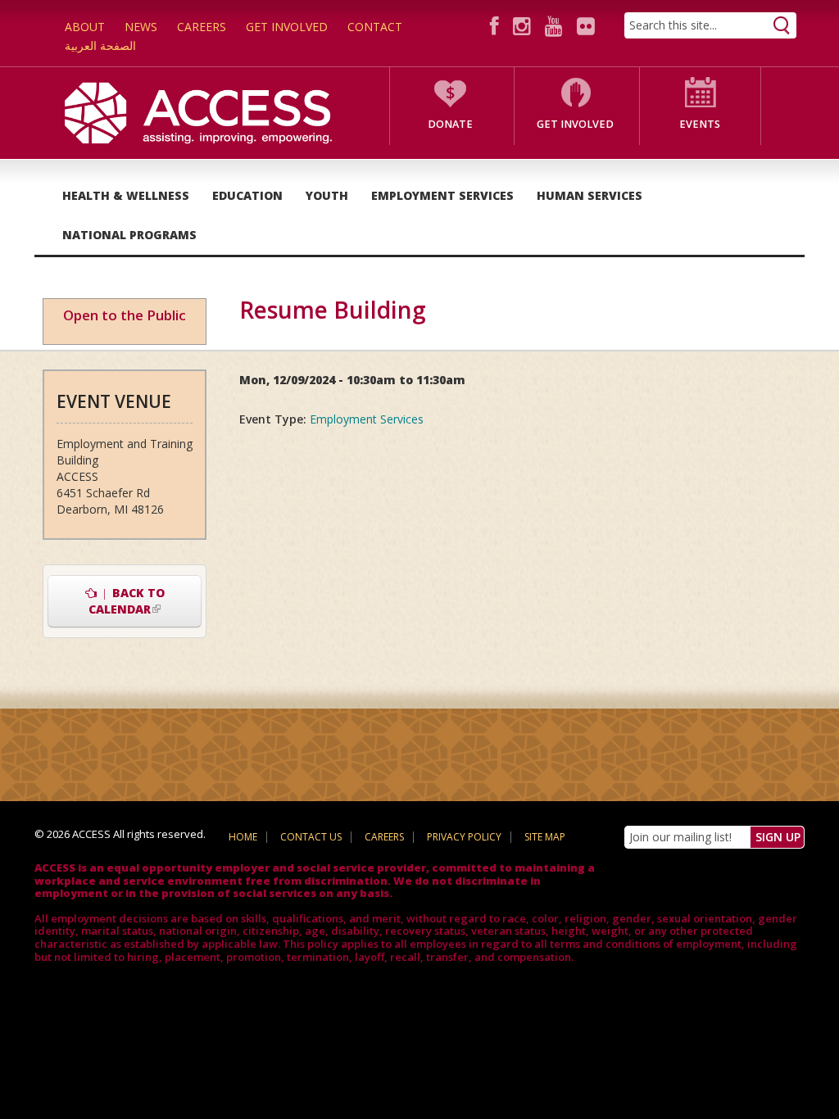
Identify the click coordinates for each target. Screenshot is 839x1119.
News (141, 26)
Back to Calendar (145, 601)
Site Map (544, 837)
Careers (201, 26)
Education (247, 195)
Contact (374, 26)
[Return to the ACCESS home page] (198, 112)
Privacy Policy (464, 837)
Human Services (589, 195)
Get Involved (287, 26)
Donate (450, 124)
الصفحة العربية (100, 45)
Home (243, 837)
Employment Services (442, 195)
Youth (327, 195)
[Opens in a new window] (497, 26)
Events (699, 124)
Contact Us (311, 837)
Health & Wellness (125, 195)
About (85, 26)
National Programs (129, 234)
